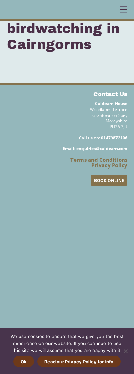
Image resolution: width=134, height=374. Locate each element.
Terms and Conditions (98, 159)
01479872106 (114, 137)
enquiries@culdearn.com (101, 148)
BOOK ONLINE (109, 180)
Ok (24, 361)
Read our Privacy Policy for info (78, 361)
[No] (125, 350)
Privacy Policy (109, 165)
